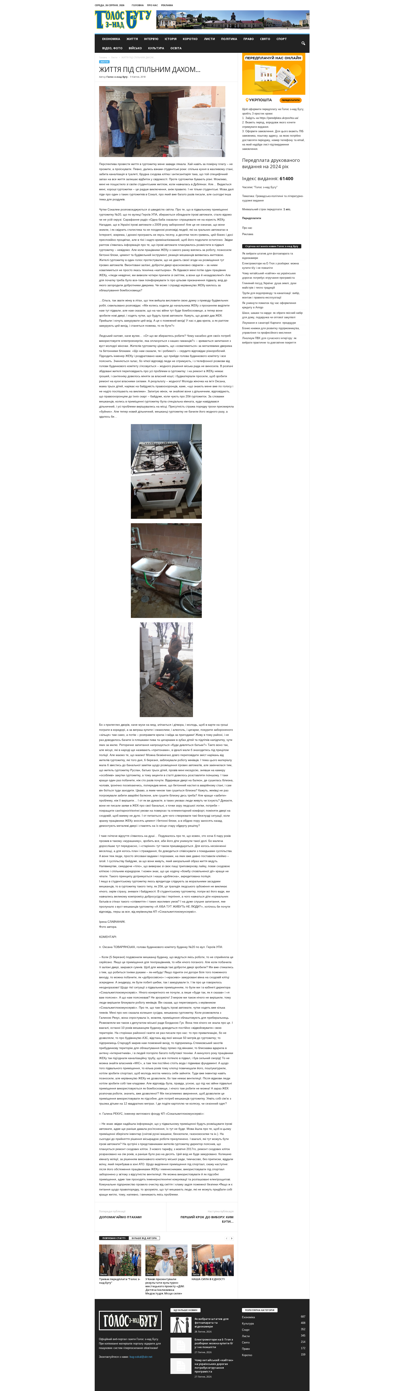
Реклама (167, 5)
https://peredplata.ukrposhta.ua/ (279, 118)
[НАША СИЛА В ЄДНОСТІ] (213, 1260)
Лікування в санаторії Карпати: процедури (269, 322)
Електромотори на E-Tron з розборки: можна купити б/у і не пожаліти (270, 265)
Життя (132, 39)
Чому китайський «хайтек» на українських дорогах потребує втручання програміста (269, 275)
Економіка (111, 39)
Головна (138, 5)
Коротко (190, 39)
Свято (265, 39)
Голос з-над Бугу (117, 76)
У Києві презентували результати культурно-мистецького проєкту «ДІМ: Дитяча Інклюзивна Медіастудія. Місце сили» (164, 1286)
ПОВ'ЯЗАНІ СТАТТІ (113, 1238)
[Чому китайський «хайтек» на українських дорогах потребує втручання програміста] (180, 1366)
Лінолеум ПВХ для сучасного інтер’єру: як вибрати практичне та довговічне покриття (269, 340)
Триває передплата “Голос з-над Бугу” (119, 1281)
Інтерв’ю (151, 39)
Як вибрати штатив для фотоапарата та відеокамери (267, 256)
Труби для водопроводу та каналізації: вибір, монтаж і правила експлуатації (271, 295)
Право (248, 39)
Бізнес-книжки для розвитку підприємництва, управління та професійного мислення (271, 330)
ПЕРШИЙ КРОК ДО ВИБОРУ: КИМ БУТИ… (207, 1219)
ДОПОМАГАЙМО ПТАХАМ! (120, 1217)
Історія (171, 39)
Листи (209, 39)
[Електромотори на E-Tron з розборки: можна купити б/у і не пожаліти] (180, 1345)
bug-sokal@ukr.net (141, 1356)
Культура (156, 48)
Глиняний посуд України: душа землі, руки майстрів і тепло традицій (269, 285)
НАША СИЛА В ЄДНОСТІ (208, 1279)
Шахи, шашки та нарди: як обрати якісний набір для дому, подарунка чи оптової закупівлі (272, 315)
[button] (303, 43)
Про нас (152, 5)
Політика (229, 39)
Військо (135, 48)
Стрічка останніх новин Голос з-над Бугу (271, 246)
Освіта (176, 48)
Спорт (281, 39)
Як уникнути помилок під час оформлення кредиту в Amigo (269, 305)
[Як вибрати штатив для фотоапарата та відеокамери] (180, 1325)
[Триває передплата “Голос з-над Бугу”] (120, 1260)
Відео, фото (112, 48)
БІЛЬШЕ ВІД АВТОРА (144, 1238)
